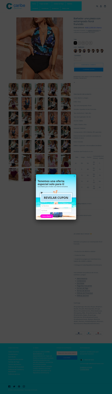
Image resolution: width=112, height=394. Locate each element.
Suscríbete (46, 216)
